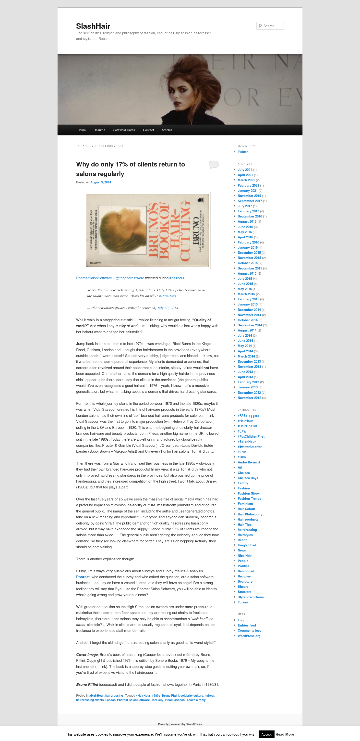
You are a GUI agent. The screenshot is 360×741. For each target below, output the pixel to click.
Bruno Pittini (170, 695)
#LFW (242, 431)
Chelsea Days (248, 477)
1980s (156, 695)
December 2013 (249, 361)
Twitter (243, 151)
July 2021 (245, 169)
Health (242, 539)
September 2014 (250, 325)
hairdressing (114, 695)
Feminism (245, 503)
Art (240, 467)
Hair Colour (246, 508)
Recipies (244, 576)
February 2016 (248, 242)
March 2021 (246, 180)
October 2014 (248, 320)
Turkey (243, 602)
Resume (99, 130)
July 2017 (245, 206)
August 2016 (247, 221)
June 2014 (245, 340)
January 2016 (248, 247)
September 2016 (250, 216)
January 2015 (248, 304)
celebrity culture (191, 695)
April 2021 (245, 174)
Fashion (244, 488)
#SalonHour (247, 441)
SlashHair (93, 25)
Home (81, 130)
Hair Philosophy (250, 514)
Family (243, 483)
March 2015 (246, 294)
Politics (243, 565)
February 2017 (248, 211)
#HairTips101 (247, 425)
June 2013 (245, 371)
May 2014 (245, 345)
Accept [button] (267, 734)
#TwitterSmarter (250, 446)
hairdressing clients (90, 700)
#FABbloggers (248, 415)
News (242, 550)
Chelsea (244, 472)
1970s (242, 451)
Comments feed (250, 630)
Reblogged (246, 571)
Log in (243, 620)
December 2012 (249, 392)
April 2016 (245, 237)
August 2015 (247, 273)
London (110, 700)
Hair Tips (245, 524)
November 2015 (249, 257)
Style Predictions (251, 597)
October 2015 (248, 262)
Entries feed (247, 625)
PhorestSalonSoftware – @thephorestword (110, 277)
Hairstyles (245, 534)
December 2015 (249, 252)
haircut (210, 695)
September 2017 (250, 200)
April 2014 (245, 351)
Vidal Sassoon (175, 700)
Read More (285, 734)
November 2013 (249, 366)
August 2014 (247, 330)
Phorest (83, 576)
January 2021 (248, 190)
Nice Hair (245, 555)
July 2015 (245, 278)
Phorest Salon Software (133, 700)
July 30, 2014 (167, 307)
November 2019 (249, 195)
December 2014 (249, 309)
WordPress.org (249, 635)
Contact (148, 130)
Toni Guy (157, 700)
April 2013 (245, 376)
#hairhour (176, 277)
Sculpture (245, 581)
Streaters (244, 591)
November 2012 (249, 397)
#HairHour (167, 295)
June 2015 (245, 283)
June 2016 (245, 226)
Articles (167, 130)
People (243, 560)
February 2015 (248, 299)
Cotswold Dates (124, 130)
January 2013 (248, 387)
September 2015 (250, 268)
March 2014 (246, 356)
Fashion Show (249, 493)
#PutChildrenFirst (251, 436)
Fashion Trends (249, 498)
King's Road (247, 545)
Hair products (248, 519)
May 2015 (245, 288)
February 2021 (248, 185)
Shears (243, 586)
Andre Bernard (249, 462)
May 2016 (245, 232)
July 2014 (245, 335)
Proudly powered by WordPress (180, 724)
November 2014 (249, 314)
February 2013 (248, 382)
